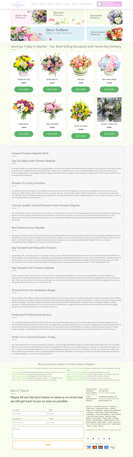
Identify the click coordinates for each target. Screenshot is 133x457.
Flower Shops (107, 418)
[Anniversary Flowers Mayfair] (104, 33)
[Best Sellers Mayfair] (48, 33)
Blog (95, 426)
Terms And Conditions (103, 414)
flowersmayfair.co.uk (105, 401)
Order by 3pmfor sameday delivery (111, 4)
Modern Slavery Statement (112, 410)
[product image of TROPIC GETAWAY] (81, 110)
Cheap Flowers (102, 422)
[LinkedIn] (104, 439)
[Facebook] (88, 439)
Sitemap (100, 426)
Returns (89, 426)
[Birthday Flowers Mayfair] (66, 17)
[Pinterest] (109, 439)
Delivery (50, 4)
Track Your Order (95, 424)
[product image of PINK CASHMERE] (52, 109)
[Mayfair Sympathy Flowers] (104, 17)
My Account (106, 424)
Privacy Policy (98, 412)
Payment (75, 4)
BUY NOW (24, 89)
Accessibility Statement (100, 406)
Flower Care (58, 4)
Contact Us (42, 4)
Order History (116, 424)
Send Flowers (97, 418)
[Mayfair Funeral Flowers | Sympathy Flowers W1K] (17, 4)
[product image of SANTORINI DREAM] (109, 65)
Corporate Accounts (102, 408)
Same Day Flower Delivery (95, 416)
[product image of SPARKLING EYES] (24, 65)
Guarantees (66, 4)
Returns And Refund (85, 4)
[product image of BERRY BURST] (24, 109)
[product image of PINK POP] (81, 65)
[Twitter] (93, 439)
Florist (110, 422)
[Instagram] (99, 439)
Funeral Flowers (97, 420)
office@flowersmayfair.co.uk (108, 397)
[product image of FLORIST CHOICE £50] (109, 109)
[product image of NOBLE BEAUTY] (52, 65)
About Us (35, 4)
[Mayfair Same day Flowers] (29, 17)
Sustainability (90, 414)
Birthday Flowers (109, 420)
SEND (48, 445)
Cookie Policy (90, 408)
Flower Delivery (116, 414)
